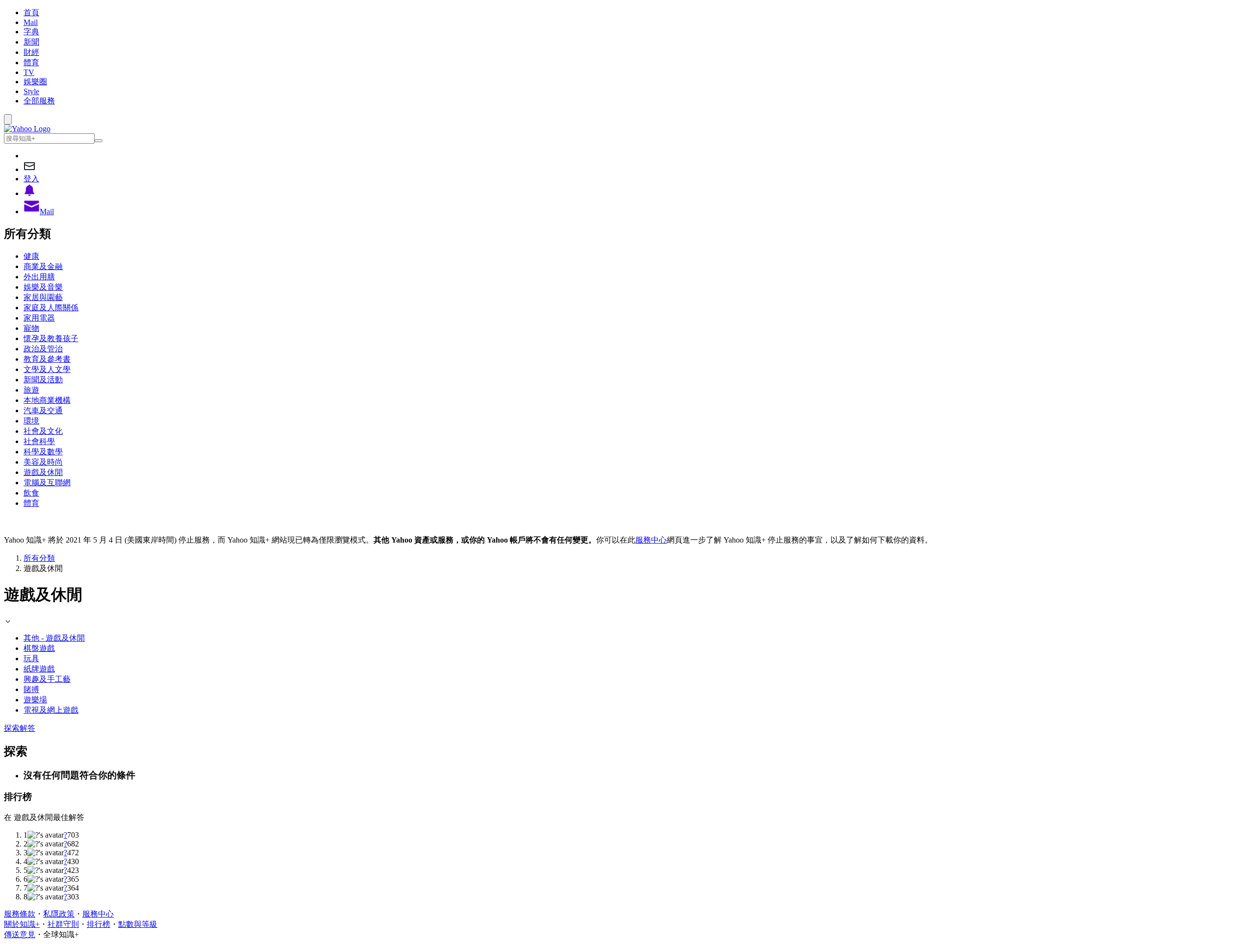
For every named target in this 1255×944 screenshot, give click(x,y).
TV (29, 72)
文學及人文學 (47, 369)
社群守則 (63, 924)
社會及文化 (43, 431)
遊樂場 (35, 700)
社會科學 (39, 441)
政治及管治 (43, 349)
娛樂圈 (35, 81)
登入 (31, 178)
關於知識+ (22, 924)
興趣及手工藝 (47, 679)
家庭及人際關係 (51, 307)
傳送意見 (19, 934)
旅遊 (31, 390)
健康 (31, 256)
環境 (31, 421)
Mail (31, 22)
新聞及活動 (43, 379)
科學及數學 (43, 451)
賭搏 (31, 689)
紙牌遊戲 (39, 669)
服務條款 (19, 914)
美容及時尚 (43, 462)
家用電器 (39, 318)
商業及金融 (43, 266)
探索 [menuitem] (12, 728)
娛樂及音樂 (43, 287)
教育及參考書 (47, 359)
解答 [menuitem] (27, 728)
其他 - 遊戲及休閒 (54, 638)
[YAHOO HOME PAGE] (27, 128)
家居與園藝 (43, 297)
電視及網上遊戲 (51, 710)
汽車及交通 (43, 410)
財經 (31, 52)
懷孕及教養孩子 (51, 338)
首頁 (31, 12)
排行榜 (98, 924)
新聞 (31, 42)
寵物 (31, 328)
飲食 (31, 493)
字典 (31, 31)
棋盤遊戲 (39, 648)
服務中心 (651, 540)
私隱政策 (59, 914)
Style (31, 91)
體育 (31, 62)
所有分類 (39, 558)
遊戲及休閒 (43, 472)
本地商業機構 (47, 400)
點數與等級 (137, 924)
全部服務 (39, 101)
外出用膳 (39, 277)
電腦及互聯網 (47, 482)
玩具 (31, 658)
